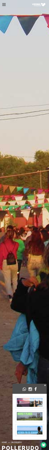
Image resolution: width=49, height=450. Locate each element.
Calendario (16, 442)
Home (4, 442)
